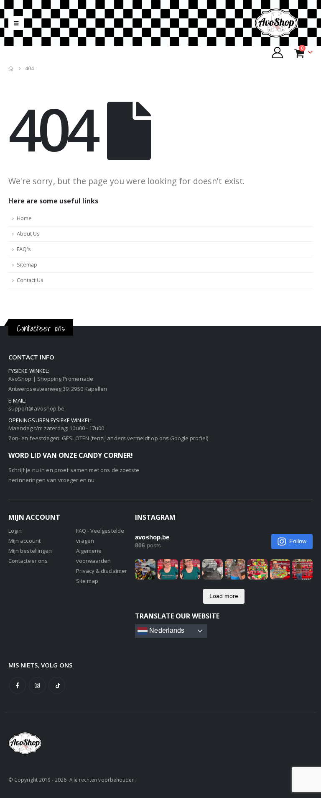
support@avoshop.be (36, 408)
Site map (87, 581)
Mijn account (24, 540)
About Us (28, 233)
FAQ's (24, 249)
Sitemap (27, 264)
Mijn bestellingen (30, 550)
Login (15, 530)
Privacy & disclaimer (101, 571)
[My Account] (277, 52)
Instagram (37, 685)
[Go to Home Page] (10, 69)
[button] (16, 23)
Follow (297, 541)
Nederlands (166, 630)
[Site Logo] (283, 23)
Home (24, 218)
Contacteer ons (28, 561)
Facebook (17, 685)
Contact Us (30, 280)
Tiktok (56, 685)
